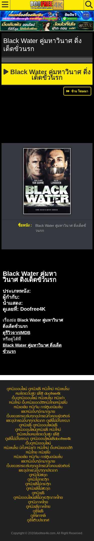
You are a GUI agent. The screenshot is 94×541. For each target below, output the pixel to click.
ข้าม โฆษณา (79, 91)
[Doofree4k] (47, 5)
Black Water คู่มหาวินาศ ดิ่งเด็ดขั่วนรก (50, 74)
